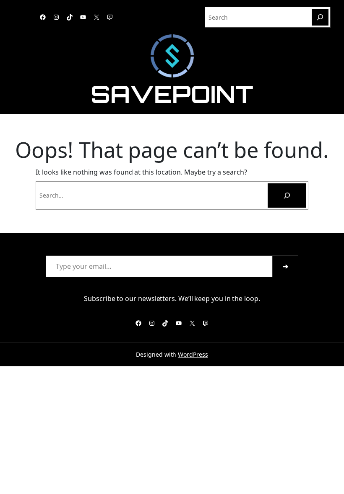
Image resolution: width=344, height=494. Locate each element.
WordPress (193, 354)
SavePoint (172, 94)
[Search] (320, 17)
